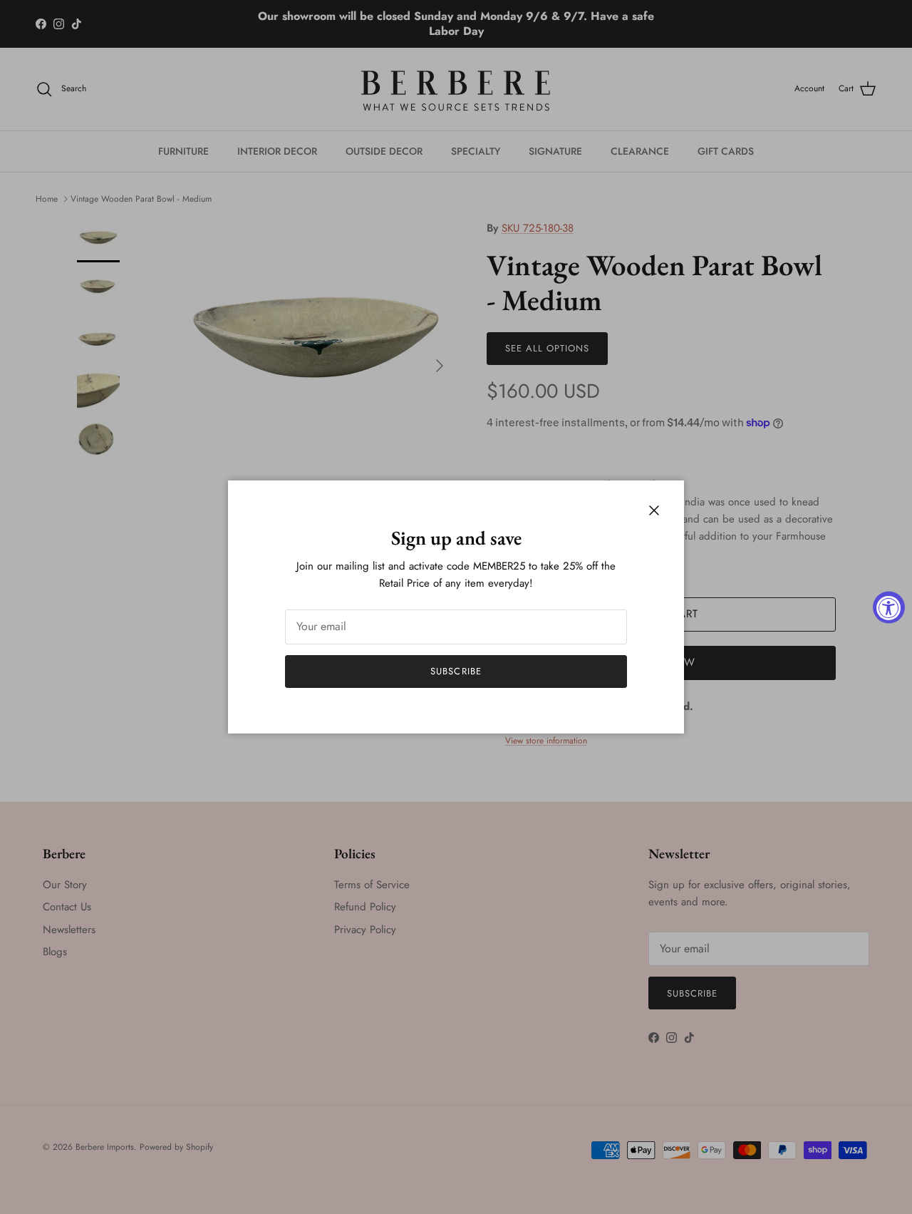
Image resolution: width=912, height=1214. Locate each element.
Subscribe (455, 671)
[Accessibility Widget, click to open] (889, 607)
